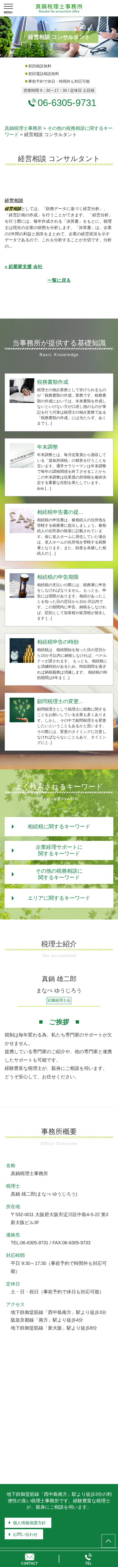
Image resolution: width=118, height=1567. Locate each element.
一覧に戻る (59, 280)
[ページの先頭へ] (108, 1541)
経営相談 (14, 200)
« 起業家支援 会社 (24, 266)
